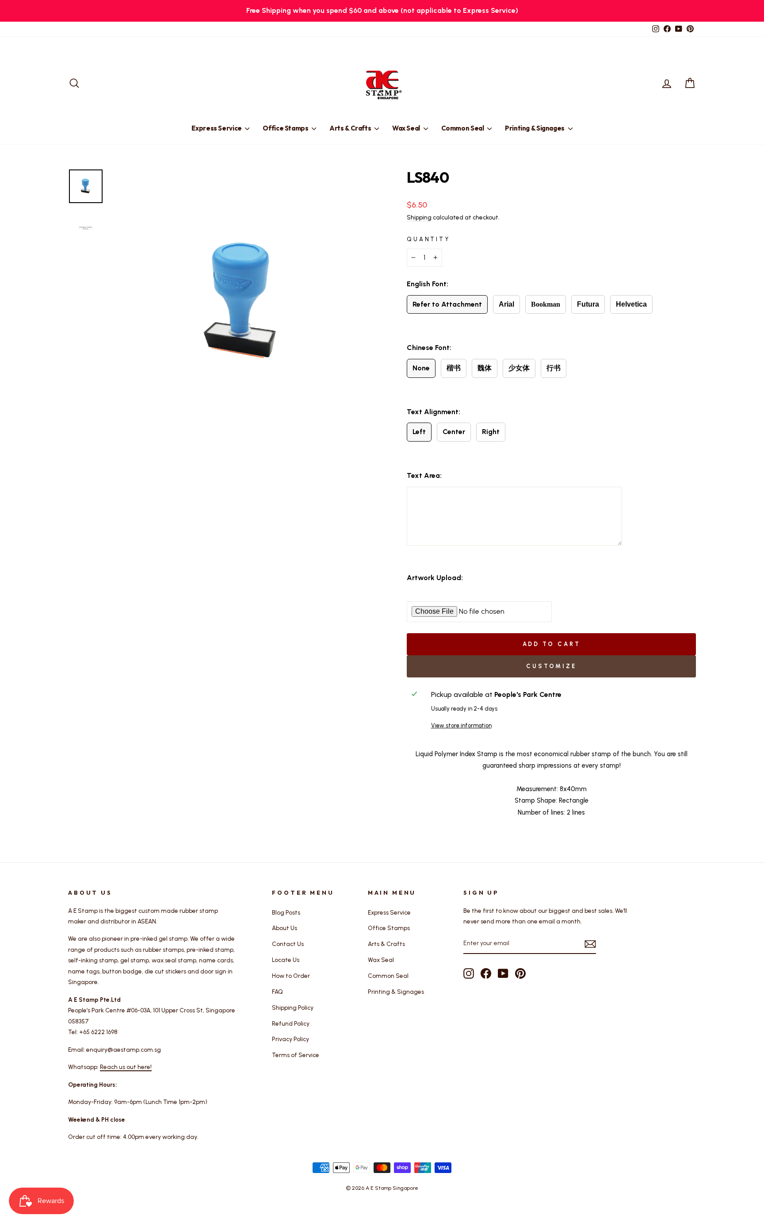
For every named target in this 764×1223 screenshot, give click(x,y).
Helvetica (631, 304)
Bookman (545, 304)
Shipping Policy (292, 1007)
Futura (588, 304)
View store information (461, 725)
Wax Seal (406, 128)
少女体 (519, 368)
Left (419, 431)
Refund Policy (290, 1023)
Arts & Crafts (350, 128)
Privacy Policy (290, 1038)
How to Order (291, 975)
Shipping (419, 217)
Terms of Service (295, 1054)
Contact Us (288, 943)
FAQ (277, 991)
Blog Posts (286, 912)
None (421, 368)
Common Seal (463, 128)
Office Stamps (286, 128)
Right (491, 431)
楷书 (454, 368)
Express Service (217, 128)
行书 (553, 368)
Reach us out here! (126, 1066)
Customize (551, 666)
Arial (506, 304)
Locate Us (285, 959)
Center (454, 431)
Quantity (428, 239)
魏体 (485, 368)
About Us (284, 927)
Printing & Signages (535, 128)
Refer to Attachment (447, 304)
